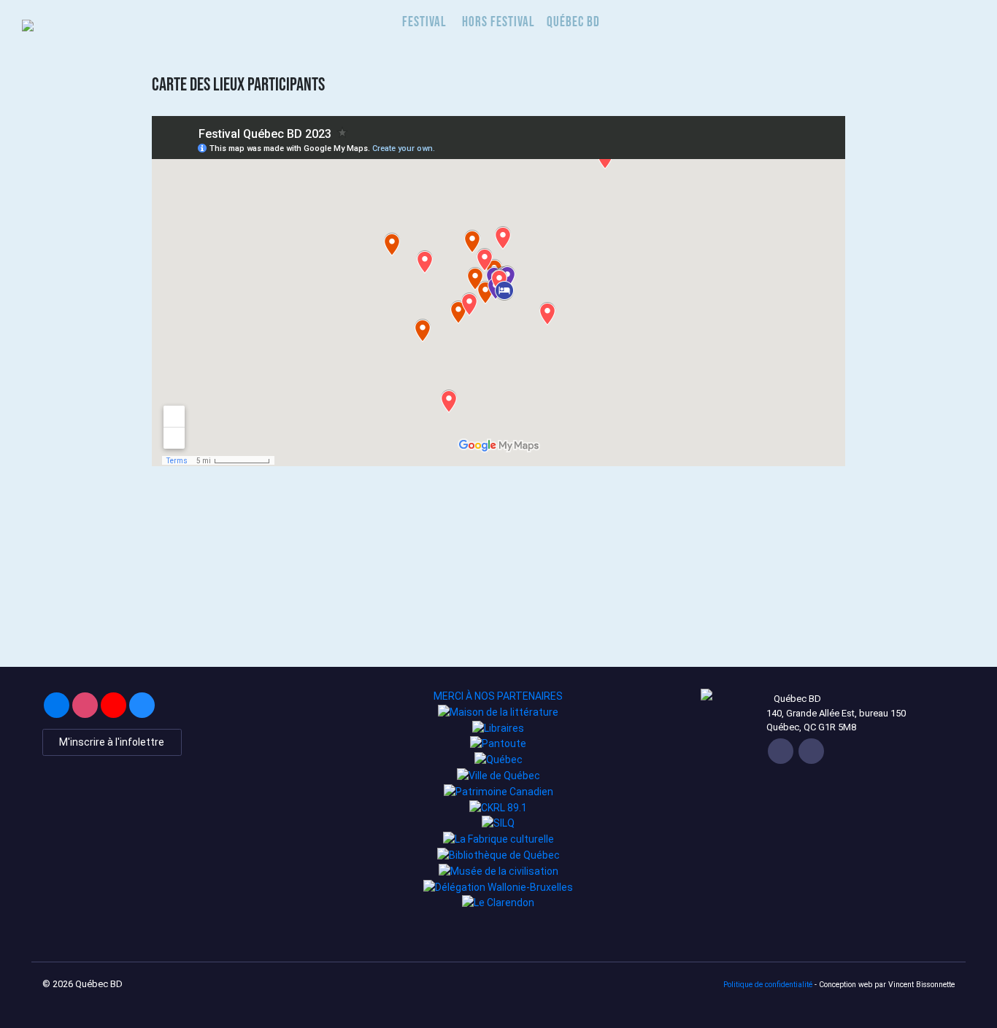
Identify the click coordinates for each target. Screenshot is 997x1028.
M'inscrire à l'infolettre (111, 742)
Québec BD (573, 21)
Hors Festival (498, 21)
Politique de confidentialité (767, 984)
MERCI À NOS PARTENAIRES (498, 696)
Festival (424, 21)
